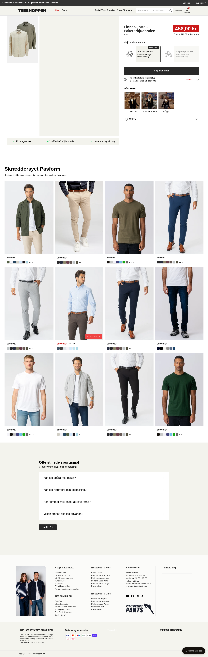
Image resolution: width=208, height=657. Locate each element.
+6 (80, 263)
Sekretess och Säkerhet (65, 607)
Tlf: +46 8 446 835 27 (135, 575)
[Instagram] (137, 596)
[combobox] (152, 10)
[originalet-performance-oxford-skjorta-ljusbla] (20, 262)
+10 (130, 263)
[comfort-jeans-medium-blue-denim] (173, 348)
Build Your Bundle (105, 10)
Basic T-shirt (96, 572)
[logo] (32, 10)
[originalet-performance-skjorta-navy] (58, 348)
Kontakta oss (60, 572)
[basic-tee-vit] (114, 262)
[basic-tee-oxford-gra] (111, 262)
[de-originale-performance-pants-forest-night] (77, 262)
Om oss (186, 3)
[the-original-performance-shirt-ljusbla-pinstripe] (73, 348)
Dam (64, 10)
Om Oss (58, 601)
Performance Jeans (100, 578)
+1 (30, 263)
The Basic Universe (63, 612)
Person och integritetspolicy (67, 589)
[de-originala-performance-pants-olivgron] (64, 262)
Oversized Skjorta (99, 598)
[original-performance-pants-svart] (58, 262)
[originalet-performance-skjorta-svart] (61, 348)
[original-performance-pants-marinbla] (61, 262)
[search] (170, 10)
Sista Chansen (124, 10)
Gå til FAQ (48, 527)
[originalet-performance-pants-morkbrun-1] (70, 262)
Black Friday (60, 615)
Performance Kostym (100, 583)
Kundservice (60, 581)
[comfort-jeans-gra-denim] (167, 348)
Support (199, 3)
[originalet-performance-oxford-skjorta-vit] (11, 262)
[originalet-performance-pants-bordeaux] (67, 262)
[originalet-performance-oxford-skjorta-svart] (23, 262)
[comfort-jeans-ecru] (164, 348)
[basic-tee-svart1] (108, 262)
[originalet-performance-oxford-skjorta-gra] (17, 262)
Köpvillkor (59, 583)
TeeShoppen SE (38, 654)
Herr (57, 10)
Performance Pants (100, 581)
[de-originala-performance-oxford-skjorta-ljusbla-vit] (26, 262)
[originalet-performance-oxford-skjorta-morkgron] (8, 262)
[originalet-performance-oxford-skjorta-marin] (14, 262)
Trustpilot (112, 630)
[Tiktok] (142, 596)
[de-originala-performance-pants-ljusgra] (73, 262)
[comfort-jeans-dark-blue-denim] (158, 348)
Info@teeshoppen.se (64, 578)
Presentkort (96, 586)
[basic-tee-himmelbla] (120, 262)
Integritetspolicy (62, 604)
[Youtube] (127, 596)
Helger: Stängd (132, 581)
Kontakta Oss (132, 573)
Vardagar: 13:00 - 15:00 (136, 578)
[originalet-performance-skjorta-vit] (67, 348)
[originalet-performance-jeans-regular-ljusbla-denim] (170, 348)
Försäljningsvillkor (63, 586)
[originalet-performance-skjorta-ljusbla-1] (70, 348)
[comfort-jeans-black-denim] (161, 348)
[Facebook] (132, 596)
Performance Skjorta (100, 575)
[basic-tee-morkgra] (127, 262)
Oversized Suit (97, 607)
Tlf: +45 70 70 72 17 (64, 575)
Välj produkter (161, 70)
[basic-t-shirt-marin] (117, 262)
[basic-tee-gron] (123, 262)
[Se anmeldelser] (161, 20)
